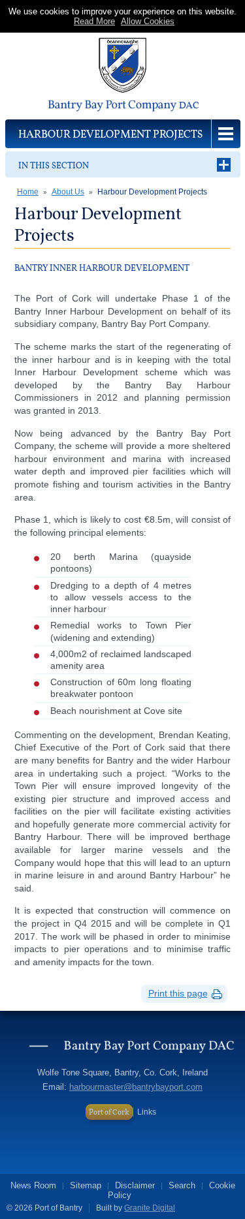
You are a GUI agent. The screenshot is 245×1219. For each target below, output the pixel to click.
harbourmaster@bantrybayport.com (136, 1087)
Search (182, 1185)
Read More (94, 21)
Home (28, 191)
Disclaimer (135, 1185)
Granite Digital (149, 1207)
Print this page (178, 993)
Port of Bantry (123, 76)
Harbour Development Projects (152, 191)
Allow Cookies (147, 21)
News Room (33, 1185)
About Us (68, 191)
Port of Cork (109, 1112)
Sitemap (85, 1185)
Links (146, 1112)
